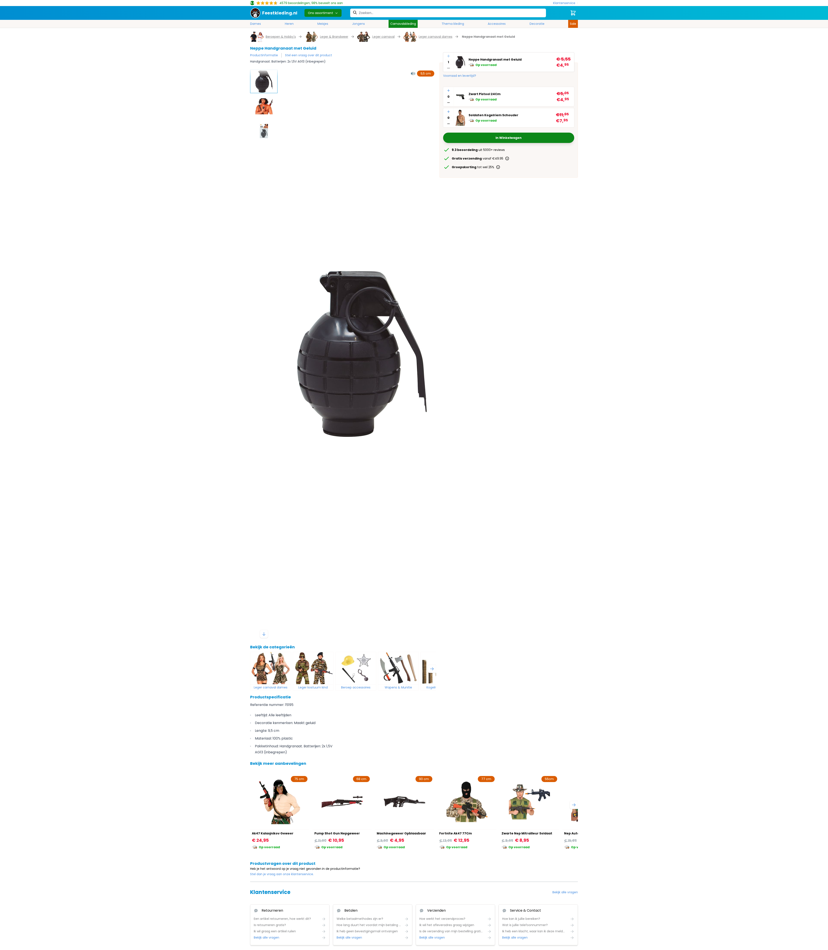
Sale (573, 24)
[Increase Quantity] (448, 56)
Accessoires (497, 24)
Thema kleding (453, 24)
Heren (289, 24)
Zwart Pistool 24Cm (484, 94)
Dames (255, 24)
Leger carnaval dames (435, 36)
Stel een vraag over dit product (308, 55)
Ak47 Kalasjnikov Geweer (272, 833)
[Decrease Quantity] (448, 68)
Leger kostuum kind (313, 687)
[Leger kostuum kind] (313, 668)
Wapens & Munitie (398, 687)
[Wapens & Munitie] (398, 668)
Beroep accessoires (355, 687)
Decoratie (537, 24)
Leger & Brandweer (334, 36)
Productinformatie (264, 55)
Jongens (358, 24)
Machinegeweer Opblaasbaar (401, 833)
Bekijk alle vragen (565, 892)
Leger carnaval (383, 36)
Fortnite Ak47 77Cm (455, 833)
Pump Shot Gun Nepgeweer (337, 833)
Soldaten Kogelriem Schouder (493, 115)
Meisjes (322, 24)
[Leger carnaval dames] (270, 668)
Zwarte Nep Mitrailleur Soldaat (527, 833)
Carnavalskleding (403, 24)
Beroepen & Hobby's (281, 36)
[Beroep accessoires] (356, 668)
